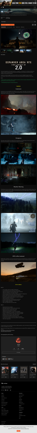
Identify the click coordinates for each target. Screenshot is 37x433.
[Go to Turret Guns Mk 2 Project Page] (24, 372)
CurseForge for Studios (22, 415)
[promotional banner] (18, 3)
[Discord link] (7, 390)
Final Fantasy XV (3, 9)
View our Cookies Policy (25, 428)
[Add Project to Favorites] (33, 25)
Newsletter (20, 399)
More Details (3, 21)
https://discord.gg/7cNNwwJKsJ (6, 331)
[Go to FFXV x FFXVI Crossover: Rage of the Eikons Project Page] (5, 372)
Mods (8, 9)
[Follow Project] (35, 25)
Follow (19, 352)
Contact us (20, 410)
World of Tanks (3, 405)
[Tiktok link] (3, 390)
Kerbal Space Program (4, 402)
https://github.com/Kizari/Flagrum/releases (8, 330)
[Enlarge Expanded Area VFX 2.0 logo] (2, 12)
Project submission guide (4, 410)
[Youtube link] (5, 390)
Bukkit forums (21, 402)
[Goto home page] (3, 7)
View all (34, 364)
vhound (18, 344)
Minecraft (2, 396)
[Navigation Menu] (1, 7)
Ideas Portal (20, 396)
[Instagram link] (2, 390)
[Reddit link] (10, 390)
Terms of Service (3, 421)
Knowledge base (21, 407)
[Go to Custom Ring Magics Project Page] (14, 372)
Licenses (2, 424)
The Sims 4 (3, 399)
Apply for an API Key (4, 413)
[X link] (8, 390)
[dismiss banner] (35, 1)
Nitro (19, 418)
